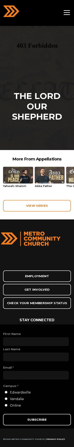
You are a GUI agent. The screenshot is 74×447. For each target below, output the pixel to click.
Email (7, 367)
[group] (18, 179)
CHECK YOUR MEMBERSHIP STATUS (37, 303)
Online (15, 405)
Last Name (11, 349)
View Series (37, 206)
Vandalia (17, 399)
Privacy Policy (55, 439)
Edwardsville (20, 392)
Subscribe (37, 419)
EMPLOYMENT (37, 276)
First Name (12, 334)
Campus (9, 386)
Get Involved (37, 289)
